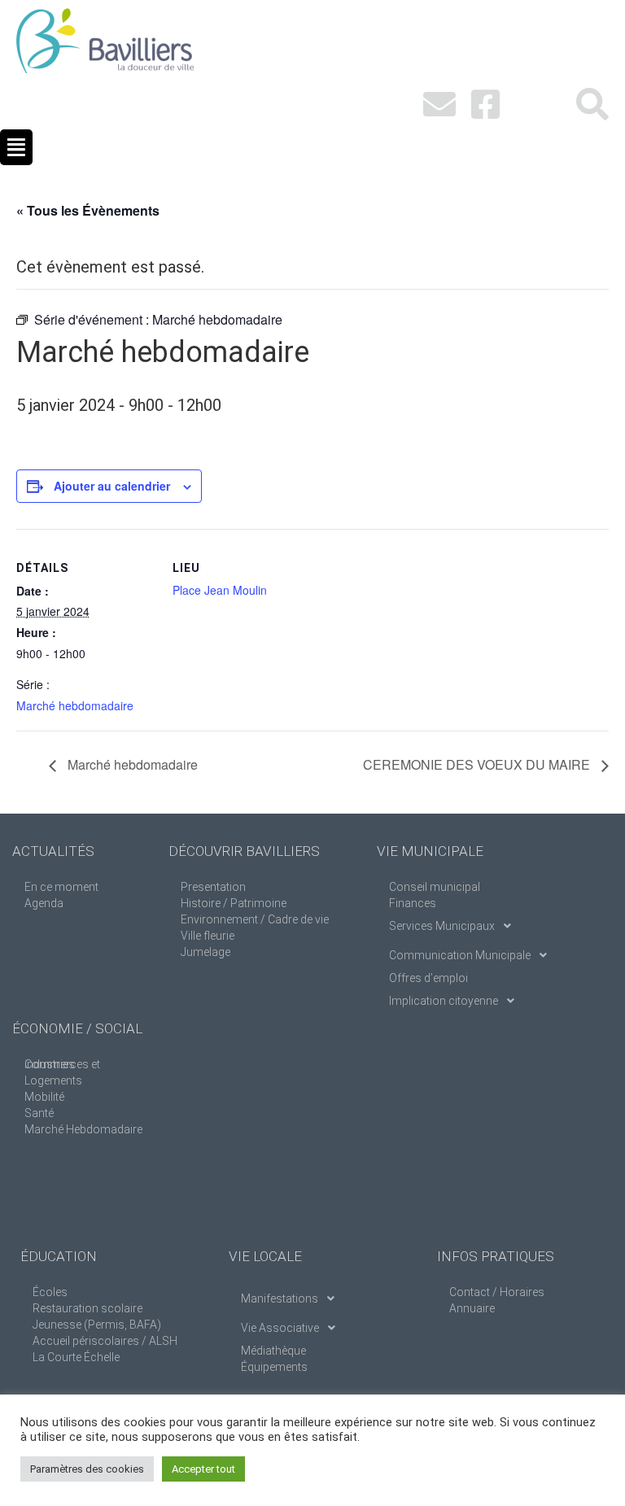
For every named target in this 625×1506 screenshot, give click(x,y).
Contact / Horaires (496, 1292)
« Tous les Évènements (88, 210)
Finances (412, 903)
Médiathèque (273, 1350)
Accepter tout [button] (203, 1469)
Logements (53, 1080)
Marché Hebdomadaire (83, 1129)
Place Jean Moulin (220, 590)
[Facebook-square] (485, 104)
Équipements (274, 1366)
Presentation (213, 886)
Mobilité (44, 1096)
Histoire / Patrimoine (233, 903)
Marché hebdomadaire (74, 705)
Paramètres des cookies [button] (87, 1469)
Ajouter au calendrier (112, 486)
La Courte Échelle (76, 1357)
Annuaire (472, 1308)
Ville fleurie (207, 935)
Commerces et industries (62, 1064)
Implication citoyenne (443, 1000)
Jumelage (205, 951)
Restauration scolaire (87, 1308)
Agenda (43, 903)
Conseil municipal (434, 886)
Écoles (50, 1292)
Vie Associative (280, 1327)
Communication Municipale (460, 955)
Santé (39, 1113)
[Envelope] (439, 104)
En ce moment (61, 886)
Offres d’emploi (428, 977)
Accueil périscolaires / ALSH (105, 1340)
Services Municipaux (442, 925)
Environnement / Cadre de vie (255, 919)
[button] (16, 147)
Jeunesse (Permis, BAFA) (97, 1324)
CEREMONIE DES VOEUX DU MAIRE (478, 764)
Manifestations (279, 1298)
